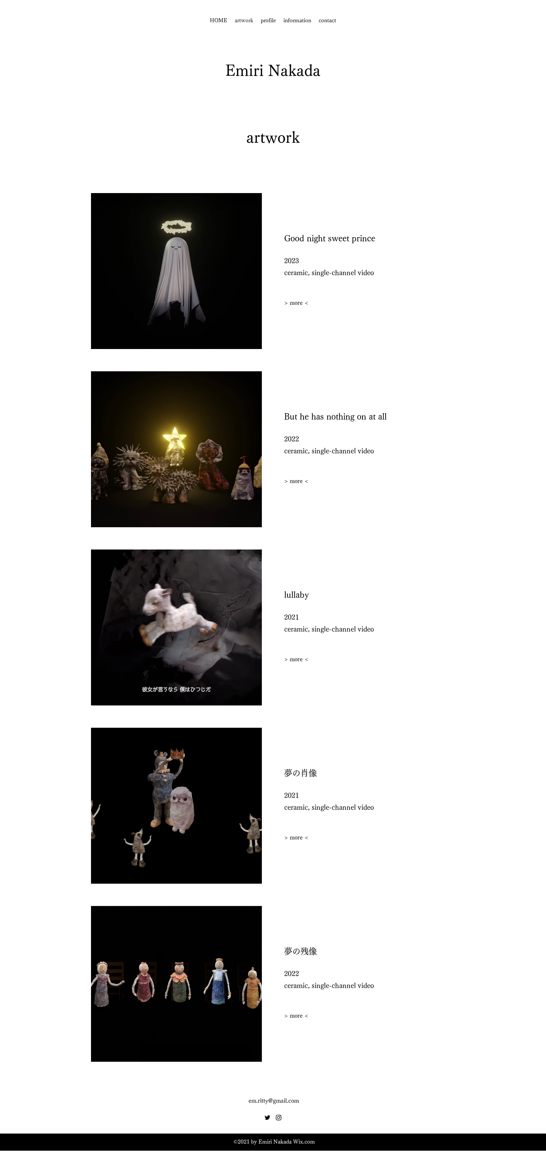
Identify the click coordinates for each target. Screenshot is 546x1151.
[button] (296, 1015)
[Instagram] (278, 1117)
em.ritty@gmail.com (273, 1100)
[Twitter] (267, 1117)
